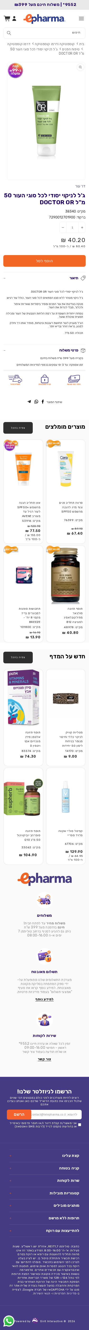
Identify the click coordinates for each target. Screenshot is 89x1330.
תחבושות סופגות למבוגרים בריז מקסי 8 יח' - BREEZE (29, 615)
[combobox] (44, 33)
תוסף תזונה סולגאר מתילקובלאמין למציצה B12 (73, 615)
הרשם (19, 1114)
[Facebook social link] (43, 402)
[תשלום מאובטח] (44, 956)
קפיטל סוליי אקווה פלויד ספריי (70, 833)
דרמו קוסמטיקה (18, 44)
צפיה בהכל (18, 427)
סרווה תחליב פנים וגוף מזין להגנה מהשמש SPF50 (71, 507)
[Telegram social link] (29, 402)
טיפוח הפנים (71, 49)
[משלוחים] (44, 900)
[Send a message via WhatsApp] (8, 1321)
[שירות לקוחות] (44, 1020)
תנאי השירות (41, 1293)
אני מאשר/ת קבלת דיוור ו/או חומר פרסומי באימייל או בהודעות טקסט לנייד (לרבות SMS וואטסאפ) (43, 1124)
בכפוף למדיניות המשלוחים (32, 364)
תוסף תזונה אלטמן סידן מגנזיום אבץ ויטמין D (32, 739)
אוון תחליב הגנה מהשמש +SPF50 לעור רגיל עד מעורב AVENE (28, 509)
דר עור (80, 186)
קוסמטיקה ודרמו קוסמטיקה (55, 44)
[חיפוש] (9, 33)
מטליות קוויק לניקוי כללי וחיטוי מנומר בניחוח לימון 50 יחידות (71, 739)
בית (81, 44)
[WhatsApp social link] (36, 402)
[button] (81, 18)
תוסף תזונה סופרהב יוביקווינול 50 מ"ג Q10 (29, 835)
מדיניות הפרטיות (65, 1293)
